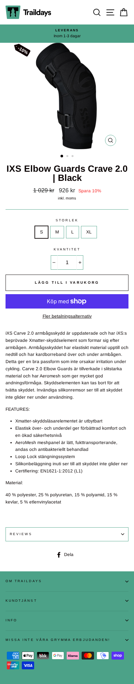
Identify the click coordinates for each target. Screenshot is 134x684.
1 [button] (62, 156)
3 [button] (73, 156)
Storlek (67, 220)
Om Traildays (24, 581)
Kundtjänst (21, 600)
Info (11, 620)
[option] (67, 34)
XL (89, 232)
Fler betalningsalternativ (67, 316)
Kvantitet (67, 249)
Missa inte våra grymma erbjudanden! (58, 640)
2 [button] (68, 156)
